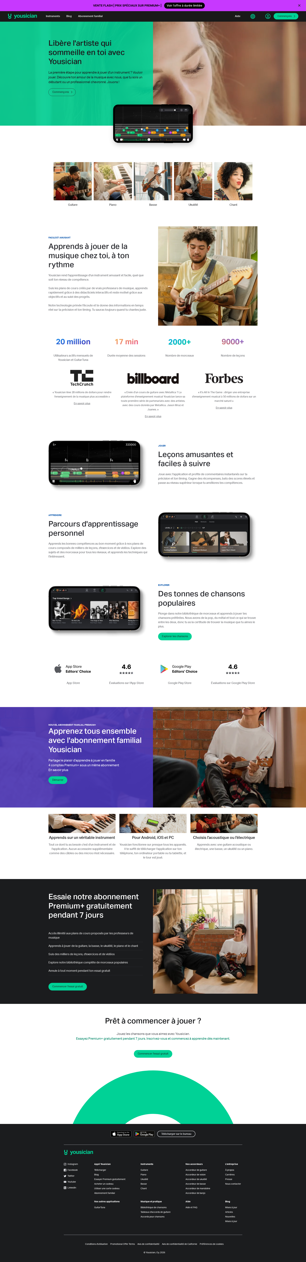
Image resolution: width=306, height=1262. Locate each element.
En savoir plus (82, 403)
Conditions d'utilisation (96, 1244)
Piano (143, 1175)
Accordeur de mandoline (198, 1188)
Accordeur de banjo (195, 1193)
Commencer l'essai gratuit (67, 986)
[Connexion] (268, 16)
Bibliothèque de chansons (154, 1207)
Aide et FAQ (191, 1207)
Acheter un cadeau (103, 1184)
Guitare (144, 1170)
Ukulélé (144, 1179)
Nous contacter (233, 1184)
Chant (144, 1188)
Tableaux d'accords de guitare (156, 1212)
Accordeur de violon (196, 1175)
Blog (69, 16)
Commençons (284, 16)
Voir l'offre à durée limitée (184, 5)
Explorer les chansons (175, 636)
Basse (144, 1184)
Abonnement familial (90, 16)
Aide (237, 16)
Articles (229, 1212)
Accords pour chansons (152, 1217)
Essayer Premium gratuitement (109, 1179)
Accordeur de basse (196, 1184)
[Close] (299, 5)
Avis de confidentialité (148, 1244)
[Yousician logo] (24, 16)
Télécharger (100, 1170)
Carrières (230, 1175)
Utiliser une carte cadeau (107, 1188)
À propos (229, 1170)
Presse (228, 1179)
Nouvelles (230, 1217)
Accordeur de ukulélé (196, 1179)
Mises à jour (231, 1207)
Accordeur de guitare (196, 1170)
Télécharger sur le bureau (176, 1134)
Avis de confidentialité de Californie (179, 1244)
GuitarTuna (99, 1207)
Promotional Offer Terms (122, 1244)
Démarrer (57, 780)
